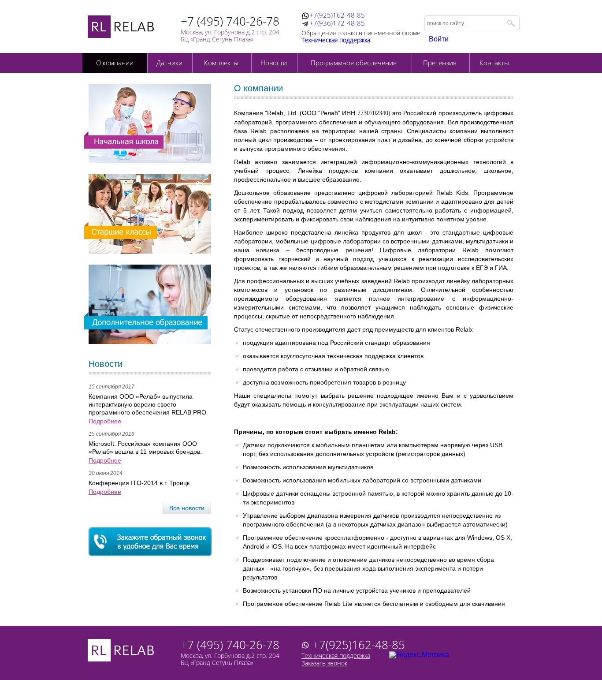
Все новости (186, 508)
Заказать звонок (324, 663)
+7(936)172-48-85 (337, 23)
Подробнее (105, 421)
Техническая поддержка (335, 655)
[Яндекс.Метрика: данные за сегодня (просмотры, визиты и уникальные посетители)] (419, 654)
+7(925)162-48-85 (337, 15)
